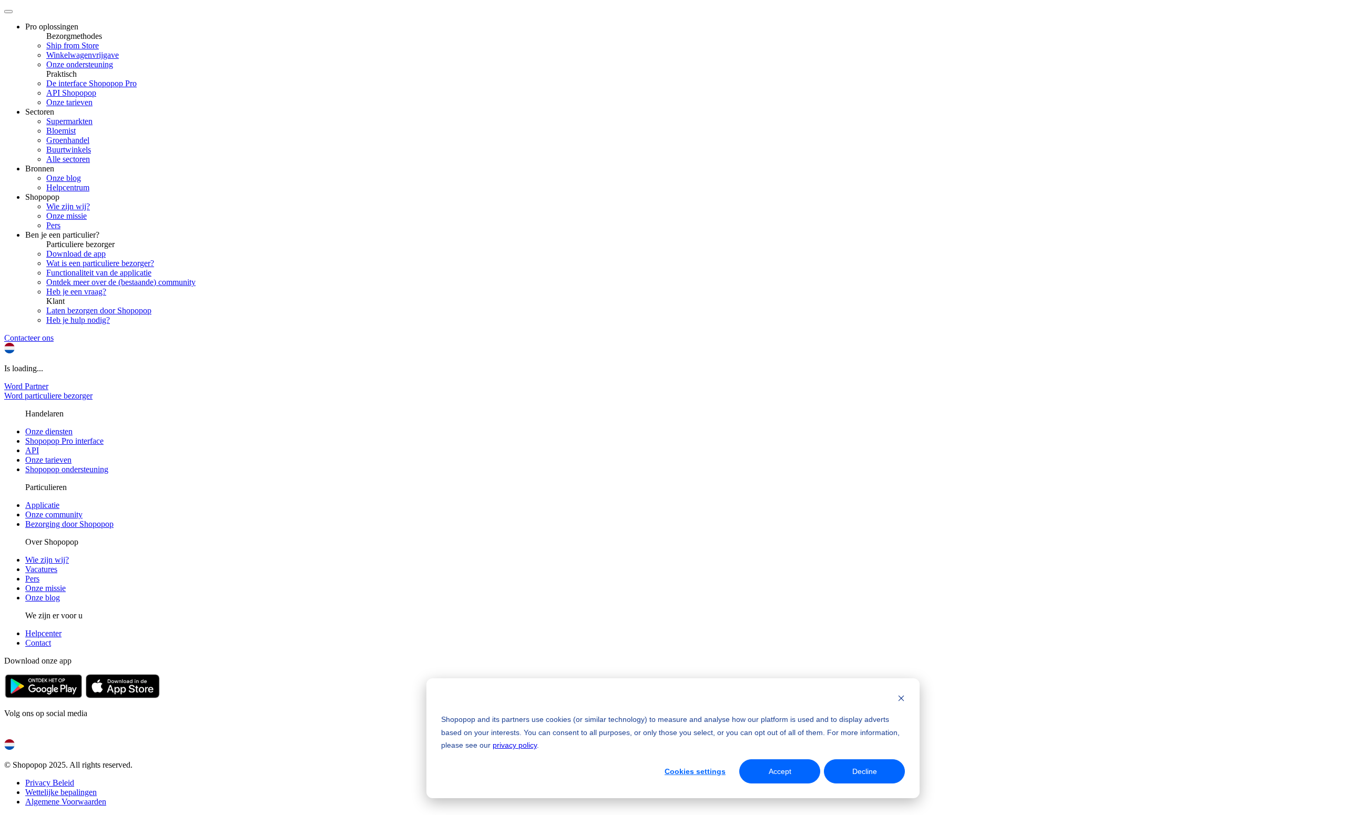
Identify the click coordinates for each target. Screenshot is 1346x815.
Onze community (54, 514)
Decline (864, 771)
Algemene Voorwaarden (65, 801)
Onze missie (66, 215)
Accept (780, 771)
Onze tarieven (69, 102)
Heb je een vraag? (76, 291)
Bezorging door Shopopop (69, 523)
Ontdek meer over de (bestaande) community (121, 282)
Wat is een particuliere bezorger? (100, 263)
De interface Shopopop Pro (91, 83)
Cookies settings (695, 771)
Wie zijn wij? (68, 206)
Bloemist (61, 130)
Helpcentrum (67, 187)
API (32, 450)
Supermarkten (69, 121)
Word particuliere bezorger (48, 395)
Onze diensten (49, 431)
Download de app (76, 253)
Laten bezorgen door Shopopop (98, 310)
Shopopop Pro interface (64, 440)
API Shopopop (71, 92)
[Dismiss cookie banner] (901, 699)
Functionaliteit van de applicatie (98, 272)
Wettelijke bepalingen (61, 792)
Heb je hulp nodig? (78, 319)
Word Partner (26, 386)
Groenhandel (67, 140)
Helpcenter (43, 633)
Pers (53, 225)
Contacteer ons (29, 337)
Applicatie (42, 505)
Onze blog (63, 178)
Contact (38, 642)
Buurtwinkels (68, 149)
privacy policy (515, 745)
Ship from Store (72, 45)
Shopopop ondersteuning (66, 469)
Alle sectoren (68, 159)
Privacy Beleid (49, 782)
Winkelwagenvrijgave (82, 54)
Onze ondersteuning (79, 64)
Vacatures (41, 569)
